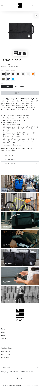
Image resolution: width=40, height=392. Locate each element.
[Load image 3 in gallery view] (24, 53)
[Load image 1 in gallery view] (15, 53)
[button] (33, 5)
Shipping (3, 66)
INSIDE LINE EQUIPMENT (15, 385)
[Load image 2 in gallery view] (20, 53)
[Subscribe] (38, 367)
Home (3, 329)
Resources (5, 354)
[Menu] (2, 5)
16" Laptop (20, 87)
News (3, 335)
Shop (3, 332)
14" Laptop (7, 87)
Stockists (5, 351)
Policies (5, 357)
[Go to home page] (20, 5)
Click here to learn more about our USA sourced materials (17, 149)
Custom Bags (6, 348)
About (3, 338)
